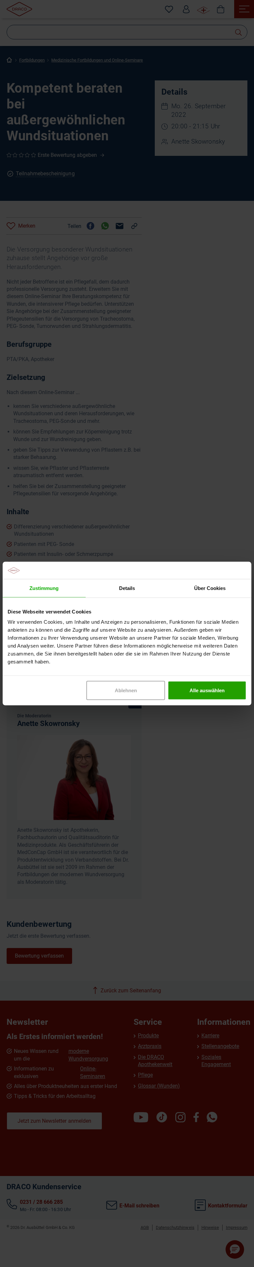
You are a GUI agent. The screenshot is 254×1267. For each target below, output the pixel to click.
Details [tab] (127, 588)
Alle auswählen (207, 690)
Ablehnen (126, 690)
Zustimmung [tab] (44, 588)
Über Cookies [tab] (210, 588)
